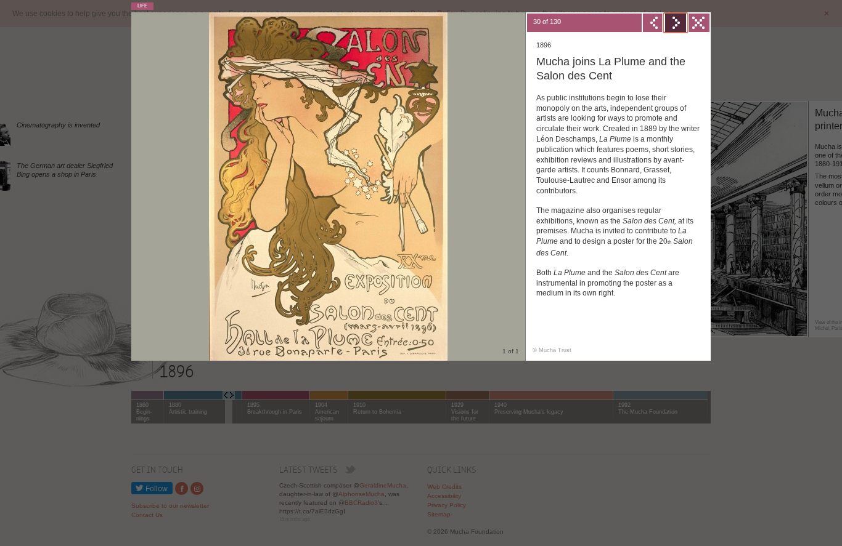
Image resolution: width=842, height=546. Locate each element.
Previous (653, 23)
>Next (675, 23)
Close (697, 23)
